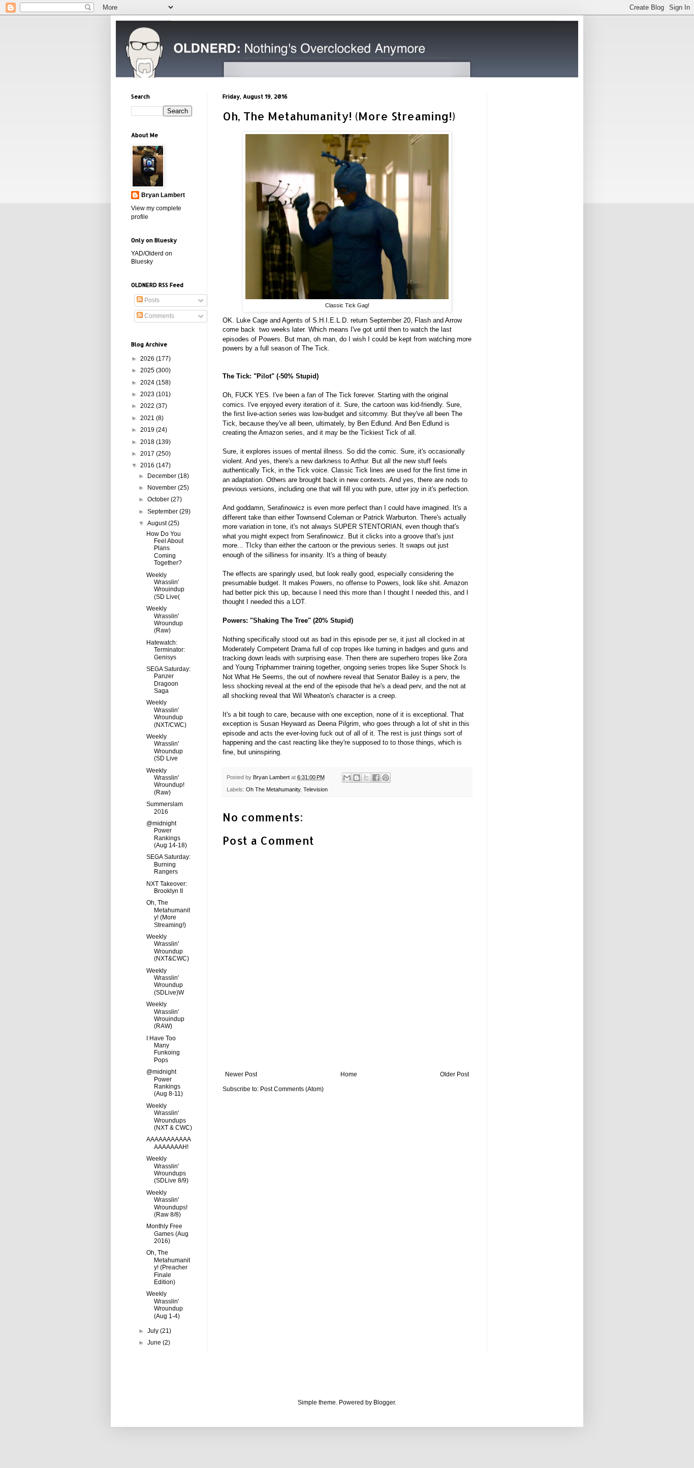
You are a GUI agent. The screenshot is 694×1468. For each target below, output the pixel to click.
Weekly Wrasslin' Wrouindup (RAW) (165, 1015)
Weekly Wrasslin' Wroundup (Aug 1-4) (164, 1304)
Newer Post (241, 1074)
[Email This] (347, 778)
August (157, 523)
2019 (148, 429)
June (155, 1342)
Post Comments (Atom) (292, 1089)
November (162, 487)
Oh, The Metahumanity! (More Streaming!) (168, 913)
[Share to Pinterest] (386, 778)
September (163, 511)
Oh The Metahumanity (273, 789)
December (162, 476)
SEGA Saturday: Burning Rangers (168, 864)
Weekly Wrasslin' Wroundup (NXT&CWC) (167, 947)
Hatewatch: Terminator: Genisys (165, 650)
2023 (148, 394)
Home (348, 1074)
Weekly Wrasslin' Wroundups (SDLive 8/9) (167, 1169)
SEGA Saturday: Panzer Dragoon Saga (168, 679)
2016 (148, 465)
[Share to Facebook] (376, 778)
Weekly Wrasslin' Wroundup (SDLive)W (165, 981)
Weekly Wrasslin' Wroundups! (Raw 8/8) (166, 1203)
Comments (158, 316)
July (153, 1330)
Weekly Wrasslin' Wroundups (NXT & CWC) (169, 1116)
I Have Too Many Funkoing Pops (163, 1049)
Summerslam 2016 (164, 808)
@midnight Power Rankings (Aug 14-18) (166, 834)
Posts (151, 300)
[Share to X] (366, 778)
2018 (148, 441)
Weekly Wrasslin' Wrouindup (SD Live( (165, 585)
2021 (148, 418)
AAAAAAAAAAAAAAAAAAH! (168, 1143)
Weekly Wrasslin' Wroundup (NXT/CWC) (166, 713)
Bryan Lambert (163, 195)
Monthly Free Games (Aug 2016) (167, 1233)
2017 (148, 453)
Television (315, 789)
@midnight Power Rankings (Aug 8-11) (164, 1082)
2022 (148, 405)
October (159, 499)
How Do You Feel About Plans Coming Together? (164, 548)
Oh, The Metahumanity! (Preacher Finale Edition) (168, 1267)
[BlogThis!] (357, 778)
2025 (148, 370)
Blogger (384, 1402)
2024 (148, 382)
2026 (148, 358)
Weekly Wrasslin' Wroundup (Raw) (164, 619)
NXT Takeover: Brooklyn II (166, 887)
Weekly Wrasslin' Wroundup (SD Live (164, 747)
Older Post (454, 1074)
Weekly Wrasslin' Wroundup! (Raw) (165, 781)
